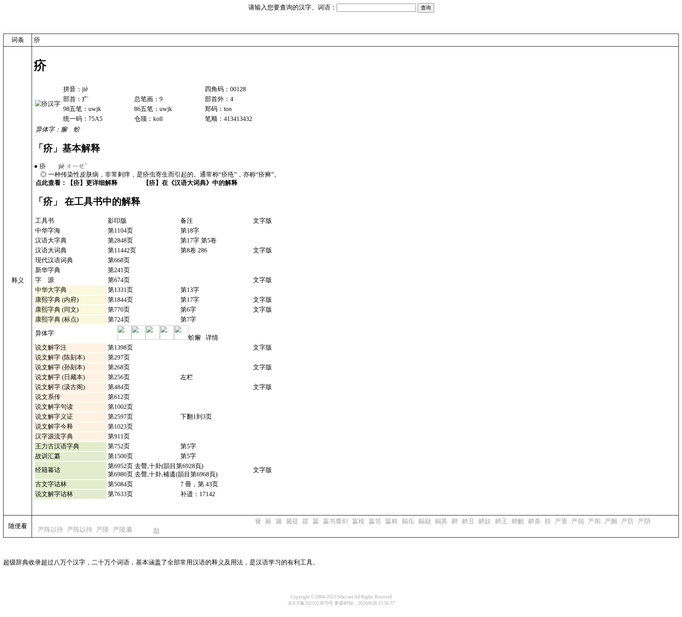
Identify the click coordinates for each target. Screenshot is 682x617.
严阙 (611, 521)
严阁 (594, 521)
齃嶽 (424, 521)
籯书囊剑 (335, 521)
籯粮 (391, 521)
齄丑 (468, 521)
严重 (561, 521)
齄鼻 (534, 521)
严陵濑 (122, 529)
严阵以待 (50, 529)
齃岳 (408, 521)
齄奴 (484, 521)
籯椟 (358, 521)
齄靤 (518, 521)
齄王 (501, 521)
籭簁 (292, 521)
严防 (627, 521)
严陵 (102, 529)
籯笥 (375, 521)
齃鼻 (441, 521)
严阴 (644, 521)
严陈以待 (79, 529)
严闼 (577, 521)
